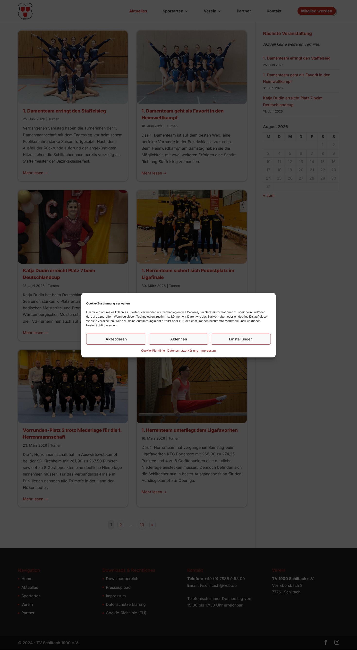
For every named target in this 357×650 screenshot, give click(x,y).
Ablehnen (178, 339)
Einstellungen (241, 339)
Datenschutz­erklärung (182, 350)
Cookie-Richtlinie (153, 350)
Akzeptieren (116, 339)
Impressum (208, 350)
